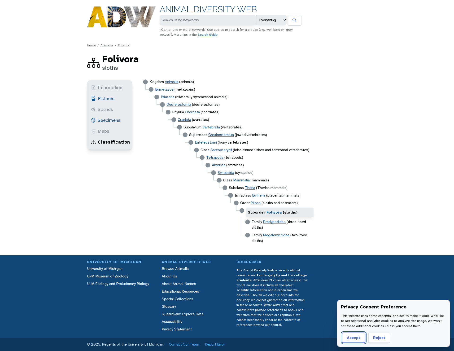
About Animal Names (179, 283)
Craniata (184, 119)
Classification (114, 142)
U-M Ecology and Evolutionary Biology (118, 283)
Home (91, 45)
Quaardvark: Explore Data (182, 314)
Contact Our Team (184, 344)
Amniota (218, 164)
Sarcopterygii (221, 149)
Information (110, 87)
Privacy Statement (177, 329)
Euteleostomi (206, 142)
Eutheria (258, 195)
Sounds (105, 109)
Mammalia (241, 180)
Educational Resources (180, 291)
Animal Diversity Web (208, 9)
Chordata (192, 112)
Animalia (106, 45)
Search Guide (208, 34)
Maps (103, 131)
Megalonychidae (276, 235)
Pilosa (256, 202)
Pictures (106, 98)
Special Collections (177, 298)
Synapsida (226, 172)
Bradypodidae (274, 221)
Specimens (109, 120)
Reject (379, 337)
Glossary (169, 306)
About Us (169, 276)
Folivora (124, 45)
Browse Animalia (175, 268)
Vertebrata (211, 127)
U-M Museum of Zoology (107, 276)
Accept (353, 337)
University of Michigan (104, 268)
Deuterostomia (178, 104)
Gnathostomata (221, 134)
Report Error (215, 344)
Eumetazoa (164, 89)
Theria (250, 187)
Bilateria (167, 96)
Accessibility (172, 321)
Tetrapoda (214, 157)
